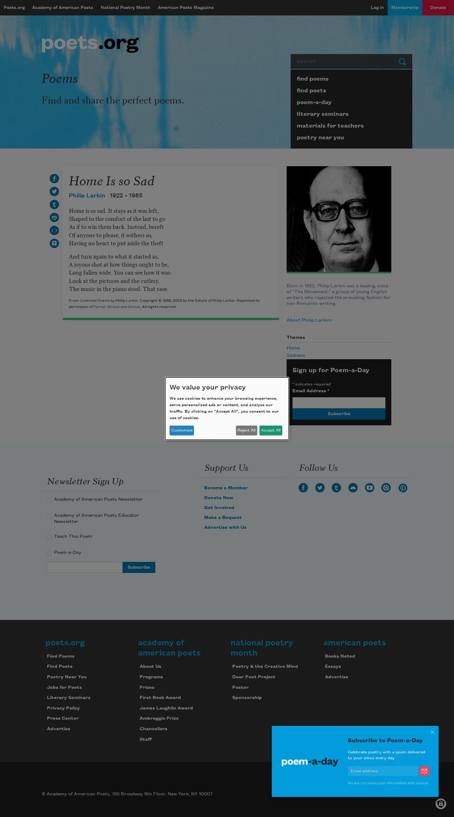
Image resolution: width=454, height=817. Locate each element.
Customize (181, 430)
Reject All (246, 430)
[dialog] (227, 408)
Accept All (270, 430)
